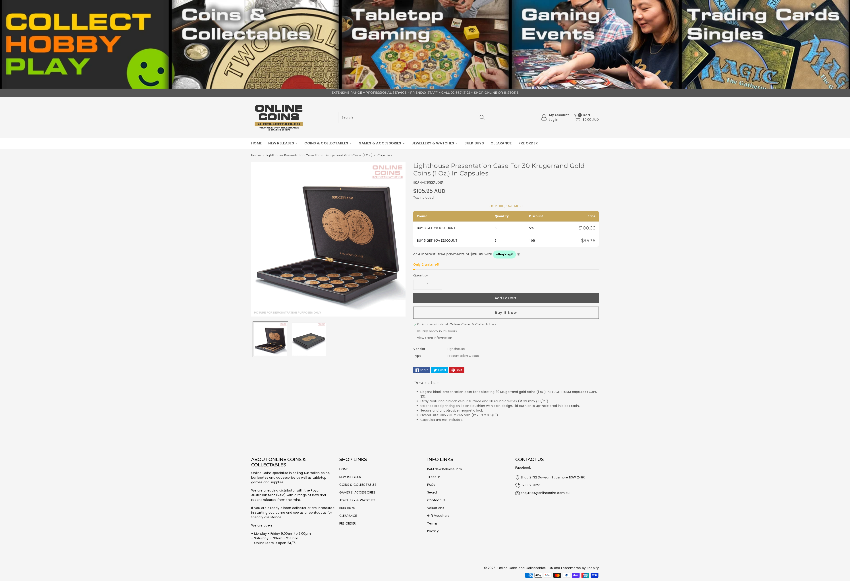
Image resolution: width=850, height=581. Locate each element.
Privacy (433, 531)
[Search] (482, 117)
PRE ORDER (347, 523)
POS (550, 568)
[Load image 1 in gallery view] (270, 339)
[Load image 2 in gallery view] (308, 339)
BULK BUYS (347, 508)
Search (433, 492)
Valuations (435, 508)
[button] (586, 117)
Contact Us (436, 500)
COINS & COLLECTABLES (358, 484)
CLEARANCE (348, 515)
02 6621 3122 (530, 485)
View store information (434, 338)
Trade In (433, 477)
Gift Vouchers (438, 515)
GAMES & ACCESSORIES (357, 492)
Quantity (420, 275)
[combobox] (414, 117)
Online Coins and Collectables (521, 568)
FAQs (431, 484)
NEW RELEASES (350, 477)
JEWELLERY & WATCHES (357, 500)
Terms (432, 523)
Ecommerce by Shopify (580, 568)
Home (256, 155)
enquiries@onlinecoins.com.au (545, 493)
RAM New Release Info (444, 469)
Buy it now (506, 312)
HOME (343, 469)
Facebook (523, 467)
